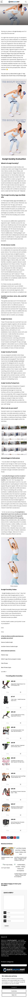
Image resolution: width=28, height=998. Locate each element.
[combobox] (14, 965)
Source (23, 191)
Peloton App (4, 655)
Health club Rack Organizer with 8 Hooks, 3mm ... (17, 746)
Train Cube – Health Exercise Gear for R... (18, 700)
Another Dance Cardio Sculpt (9, 646)
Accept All (14, 987)
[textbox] (14, 965)
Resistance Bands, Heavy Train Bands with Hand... (17, 807)
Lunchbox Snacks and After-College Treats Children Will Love (20, 858)
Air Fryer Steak (5, 868)
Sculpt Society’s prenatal (17, 361)
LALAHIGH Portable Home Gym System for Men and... (18, 761)
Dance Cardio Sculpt (7, 642)
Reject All (14, 995)
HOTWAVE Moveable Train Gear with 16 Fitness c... (17, 730)
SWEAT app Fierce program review (11, 659)
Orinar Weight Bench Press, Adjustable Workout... (17, 715)
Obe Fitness (4, 663)
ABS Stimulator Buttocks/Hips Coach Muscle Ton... (18, 776)
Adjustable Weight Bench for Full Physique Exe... (18, 684)
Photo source (14, 586)
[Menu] (1, 2)
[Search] (25, 2)
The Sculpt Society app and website (13, 201)
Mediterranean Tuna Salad (7, 858)
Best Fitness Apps (6, 667)
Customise (14, 991)
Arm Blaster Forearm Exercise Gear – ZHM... (18, 792)
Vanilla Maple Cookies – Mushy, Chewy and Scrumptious (20, 875)
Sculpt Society (17, 31)
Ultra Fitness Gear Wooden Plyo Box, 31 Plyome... (17, 822)
